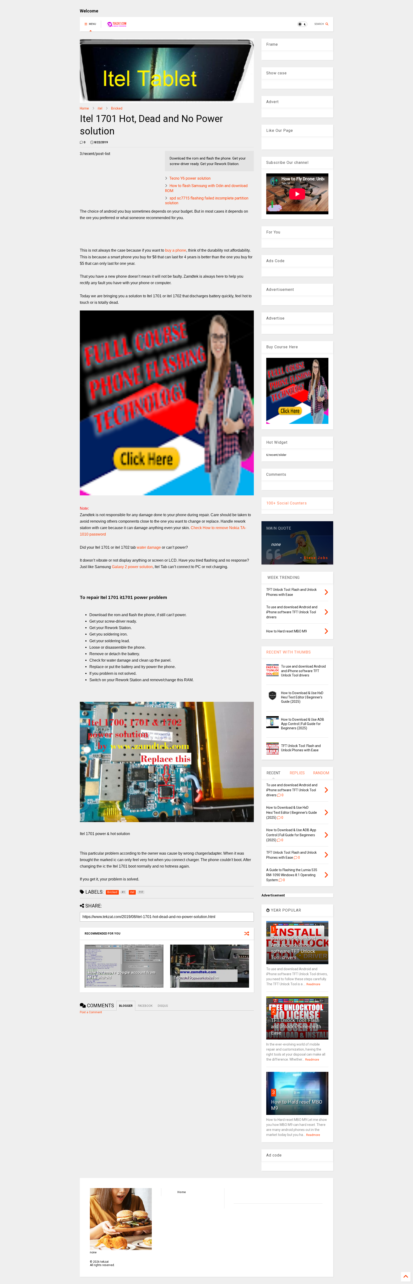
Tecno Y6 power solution (190, 178)
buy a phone (175, 250)
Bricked (116, 108)
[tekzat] (116, 25)
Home (84, 108)
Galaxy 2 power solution (132, 567)
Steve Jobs (316, 558)
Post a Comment (91, 1012)
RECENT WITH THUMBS (288, 652)
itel (100, 108)
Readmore (313, 984)
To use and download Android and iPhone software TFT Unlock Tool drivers (303, 670)
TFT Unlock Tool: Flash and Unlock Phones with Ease (296, 1027)
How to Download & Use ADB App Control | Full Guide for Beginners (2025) (302, 724)
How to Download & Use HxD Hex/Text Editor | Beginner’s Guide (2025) (302, 697)
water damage (149, 547)
